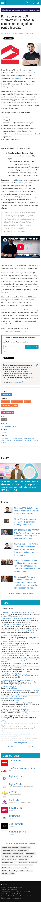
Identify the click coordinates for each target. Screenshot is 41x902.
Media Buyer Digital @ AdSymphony (15, 674)
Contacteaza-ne (16, 898)
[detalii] (21, 616)
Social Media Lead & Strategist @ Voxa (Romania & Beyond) (19, 661)
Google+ (31, 438)
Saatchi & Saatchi (17, 831)
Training (11, 873)
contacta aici (18, 382)
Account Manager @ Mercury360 (14, 641)
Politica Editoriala (27, 892)
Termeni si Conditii (26, 896)
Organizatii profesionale (15, 794)
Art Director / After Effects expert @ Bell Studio (18, 612)
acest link (15, 302)
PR (10, 771)
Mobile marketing (28, 787)
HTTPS (3, 440)
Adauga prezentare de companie (21, 843)
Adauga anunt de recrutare (22, 746)
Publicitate (12, 763)
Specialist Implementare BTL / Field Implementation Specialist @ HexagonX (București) (19, 698)
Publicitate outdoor (7, 871)
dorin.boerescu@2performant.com (13, 331)
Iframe (9, 440)
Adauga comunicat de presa (21, 593)
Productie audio (23, 862)
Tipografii (4, 873)
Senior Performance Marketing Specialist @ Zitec (19, 703)
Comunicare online (14, 779)
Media (10, 787)
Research (29, 871)
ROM (15, 405)
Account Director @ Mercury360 (13, 635)
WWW (36, 440)
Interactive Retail (27, 856)
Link (13, 440)
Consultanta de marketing (9, 850)
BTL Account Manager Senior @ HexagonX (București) (21, 690)
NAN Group (14, 815)
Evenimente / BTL (14, 818)
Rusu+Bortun (15, 808)
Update (21, 33)
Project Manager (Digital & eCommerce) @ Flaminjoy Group (19, 724)
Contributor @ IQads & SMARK (11, 892)
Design (7, 438)
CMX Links (14, 800)
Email (12, 438)
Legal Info (17, 894)
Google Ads (6, 405)
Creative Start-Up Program (9, 889)
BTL (2, 426)
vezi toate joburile (20, 742)
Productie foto (33, 862)
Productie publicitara (7, 865)
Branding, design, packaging (10, 847)
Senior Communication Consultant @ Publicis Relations (21, 631)
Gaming (18, 856)
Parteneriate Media (16, 887)
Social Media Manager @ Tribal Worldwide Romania (20, 618)
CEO (4, 419)
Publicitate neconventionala (21, 868)
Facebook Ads (17, 402)
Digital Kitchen (16, 776)
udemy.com (17, 78)
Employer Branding (18, 853)
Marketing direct (6, 859)
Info (4, 351)
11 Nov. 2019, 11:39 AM (9, 33)
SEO (31, 440)
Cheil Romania (16, 823)
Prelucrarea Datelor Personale (10, 896)
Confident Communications (22, 768)
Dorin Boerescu (8, 412)
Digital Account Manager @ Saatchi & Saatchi (18, 680)
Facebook (6, 402)
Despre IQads (5, 887)
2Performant (29, 33)
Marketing (8, 426)
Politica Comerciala (7, 894)
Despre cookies (5, 898)
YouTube (4, 442)
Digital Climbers (16, 784)
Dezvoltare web (6, 853)
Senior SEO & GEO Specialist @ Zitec (16, 709)
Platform (26, 440)
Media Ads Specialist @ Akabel (13, 668)
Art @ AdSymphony (9, 686)
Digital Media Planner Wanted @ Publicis (16, 625)
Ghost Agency (16, 760)
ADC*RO (13, 792)
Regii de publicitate (19, 871)
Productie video (19, 865)
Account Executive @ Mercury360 (14, 647)
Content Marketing (23, 850)
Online (14, 426)
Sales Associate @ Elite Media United (15, 654)
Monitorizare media (7, 862)
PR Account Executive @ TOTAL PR (15, 715)
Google (27, 402)
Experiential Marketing (8, 856)
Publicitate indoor (6, 868)
